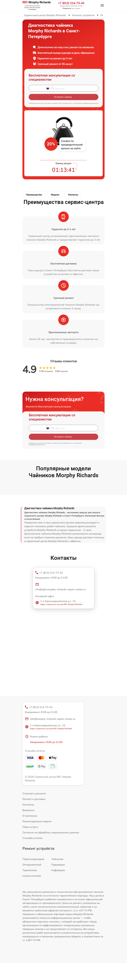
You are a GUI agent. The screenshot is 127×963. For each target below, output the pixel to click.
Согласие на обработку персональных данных (50, 832)
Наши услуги (30, 826)
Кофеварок (58, 870)
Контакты (73, 194)
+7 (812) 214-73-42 (71, 3)
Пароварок (58, 864)
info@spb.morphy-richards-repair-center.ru (60, 589)
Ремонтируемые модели (37, 821)
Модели (55, 194)
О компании (29, 815)
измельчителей (31, 875)
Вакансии (28, 810)
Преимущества (34, 194)
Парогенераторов (33, 859)
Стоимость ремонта (34, 793)
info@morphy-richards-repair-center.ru (52, 718)
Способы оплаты (32, 838)
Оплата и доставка (33, 799)
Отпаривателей (31, 864)
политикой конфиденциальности (85, 103)
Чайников (57, 859)
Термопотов (29, 870)
